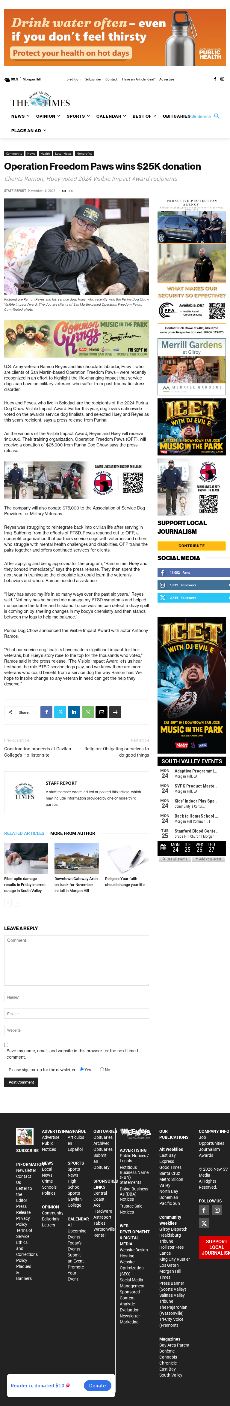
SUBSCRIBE (27, 1150)
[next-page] (17, 902)
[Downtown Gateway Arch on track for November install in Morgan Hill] (77, 858)
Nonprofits (84, 153)
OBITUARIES (105, 1131)
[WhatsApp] (88, 712)
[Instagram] (222, 79)
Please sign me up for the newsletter (42, 1069)
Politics (48, 1193)
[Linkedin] (74, 712)
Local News (63, 153)
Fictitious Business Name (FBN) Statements (134, 1175)
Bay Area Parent (174, 1345)
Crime (47, 1181)
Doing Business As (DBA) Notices (134, 1194)
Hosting (127, 1255)
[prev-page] (8, 902)
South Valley (170, 1375)
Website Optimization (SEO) (132, 1267)
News (31, 153)
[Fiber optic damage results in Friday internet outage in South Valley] (26, 858)
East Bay (167, 1369)
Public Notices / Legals (134, 1158)
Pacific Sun (169, 1203)
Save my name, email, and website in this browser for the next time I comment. (72, 1054)
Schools (49, 1187)
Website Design (134, 1249)
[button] (203, 116)
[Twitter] (60, 712)
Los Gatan (169, 1265)
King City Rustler (174, 1259)
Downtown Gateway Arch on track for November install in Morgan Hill (76, 884)
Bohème (167, 1351)
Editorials (50, 1219)
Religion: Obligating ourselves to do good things (116, 752)
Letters (48, 1225)
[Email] (102, 712)
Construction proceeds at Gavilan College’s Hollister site (37, 752)
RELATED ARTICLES (24, 833)
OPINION (50, 1207)
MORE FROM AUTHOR (72, 833)
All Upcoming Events (77, 1231)
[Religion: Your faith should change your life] (127, 858)
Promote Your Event (76, 1273)
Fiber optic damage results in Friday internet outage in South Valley (25, 884)
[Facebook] (215, 79)
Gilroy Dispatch (173, 1229)
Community (14, 153)
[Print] (115, 712)
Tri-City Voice (171, 1319)
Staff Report (15, 191)
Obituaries (103, 1137)
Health (45, 153)
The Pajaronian (173, 1307)
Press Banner (171, 1283)
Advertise (50, 1137)
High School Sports (74, 1187)
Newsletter (26, 1170)
